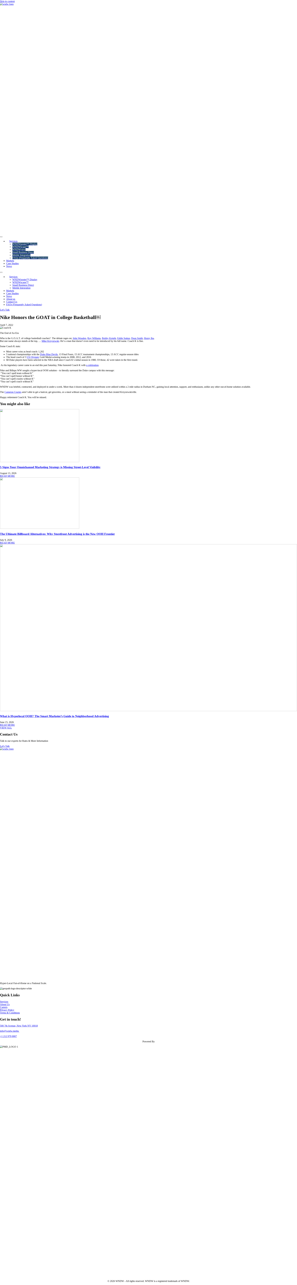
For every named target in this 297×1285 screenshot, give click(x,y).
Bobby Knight (109, 338)
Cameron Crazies (12, 392)
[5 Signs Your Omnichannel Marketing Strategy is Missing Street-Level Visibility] (39, 461)
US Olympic (33, 357)
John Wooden (79, 338)
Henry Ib (148, 338)
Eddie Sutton (123, 338)
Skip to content (7, 1)
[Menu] (1, 236)
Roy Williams (94, 338)
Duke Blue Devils (49, 354)
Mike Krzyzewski (50, 341)
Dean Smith (137, 338)
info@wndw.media (9, 1031)
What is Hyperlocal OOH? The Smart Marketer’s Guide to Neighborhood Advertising (54, 716)
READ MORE (7, 476)
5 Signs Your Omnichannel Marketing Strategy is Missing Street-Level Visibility (50, 467)
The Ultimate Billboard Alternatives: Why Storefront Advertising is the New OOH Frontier (57, 534)
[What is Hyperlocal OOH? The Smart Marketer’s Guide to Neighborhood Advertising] (148, 710)
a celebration (92, 365)
